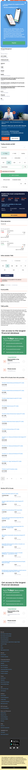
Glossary (2, 720)
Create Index (3, 699)
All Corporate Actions (5, 661)
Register (14, 43)
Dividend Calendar (4, 656)
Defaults (2, 663)
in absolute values (16, 179)
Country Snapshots (5, 697)
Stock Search (3, 654)
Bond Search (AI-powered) (6, 635)
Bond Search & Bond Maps (6, 633)
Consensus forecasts (5, 701)
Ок (14, 767)
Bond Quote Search (4, 637)
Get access (14, 215)
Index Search (3, 695)
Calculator (3, 732)
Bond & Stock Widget (5, 682)
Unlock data (5, 138)
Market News (3, 712)
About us (2, 725)
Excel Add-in (3, 678)
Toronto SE (4, 147)
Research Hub (3, 714)
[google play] (14, 744)
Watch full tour (15, 138)
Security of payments (5, 727)
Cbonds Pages (4, 643)
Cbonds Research (4, 716)
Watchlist (3, 680)
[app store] (14, 741)
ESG (1, 646)
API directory (3, 690)
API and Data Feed (4, 688)
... (16, 478)
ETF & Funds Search (5, 708)
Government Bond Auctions (6, 669)
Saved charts (4, 167)
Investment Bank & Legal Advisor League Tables (10, 641)
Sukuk (2, 648)
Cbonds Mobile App (5, 684)
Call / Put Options (4, 667)
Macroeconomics (4, 703)
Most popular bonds (5, 650)
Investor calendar (4, 673)
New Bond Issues (4, 665)
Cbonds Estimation (5, 639)
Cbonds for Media (4, 718)
